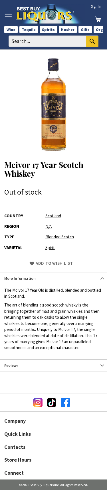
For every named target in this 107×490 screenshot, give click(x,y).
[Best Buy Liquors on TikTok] (51, 402)
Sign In (96, 6)
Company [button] (15, 421)
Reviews (11, 365)
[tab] (53, 278)
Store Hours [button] (17, 459)
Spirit (50, 247)
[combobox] (53, 41)
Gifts (85, 29)
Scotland (53, 215)
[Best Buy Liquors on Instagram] (38, 402)
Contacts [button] (14, 447)
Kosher (67, 29)
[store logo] (50, 14)
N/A (48, 226)
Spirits (48, 29)
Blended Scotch (59, 236)
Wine (11, 29)
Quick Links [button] (17, 434)
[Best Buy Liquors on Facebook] (65, 402)
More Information (20, 278)
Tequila (29, 29)
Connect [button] (14, 473)
